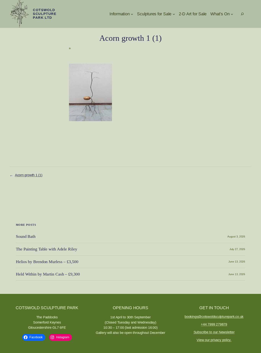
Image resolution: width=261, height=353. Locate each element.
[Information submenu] (132, 14)
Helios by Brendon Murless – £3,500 (47, 261)
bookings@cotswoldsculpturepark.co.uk (214, 317)
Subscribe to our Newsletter (214, 332)
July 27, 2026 (237, 249)
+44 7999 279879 (214, 324)
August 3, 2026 (236, 236)
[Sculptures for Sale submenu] (174, 14)
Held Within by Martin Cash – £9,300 (48, 274)
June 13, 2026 (236, 261)
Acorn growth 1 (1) (28, 175)
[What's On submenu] (232, 14)
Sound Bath (26, 236)
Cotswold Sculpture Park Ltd (44, 14)
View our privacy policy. (214, 340)
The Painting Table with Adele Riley (46, 249)
